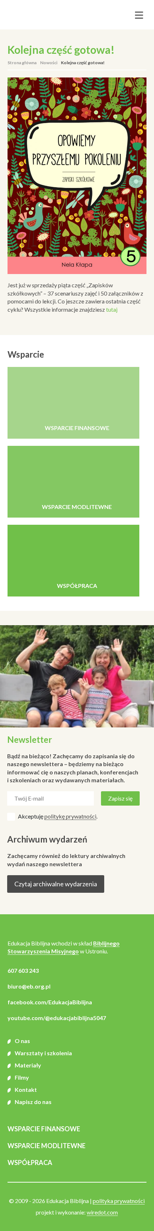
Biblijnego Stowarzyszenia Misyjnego (64, 947)
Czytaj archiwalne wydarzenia (55, 884)
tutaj (111, 309)
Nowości (48, 62)
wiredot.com (102, 1212)
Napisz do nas (33, 1101)
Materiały (28, 1065)
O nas (22, 1040)
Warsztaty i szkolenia (43, 1053)
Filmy (22, 1077)
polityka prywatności (119, 1200)
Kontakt (26, 1089)
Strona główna (22, 62)
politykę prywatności (70, 816)
